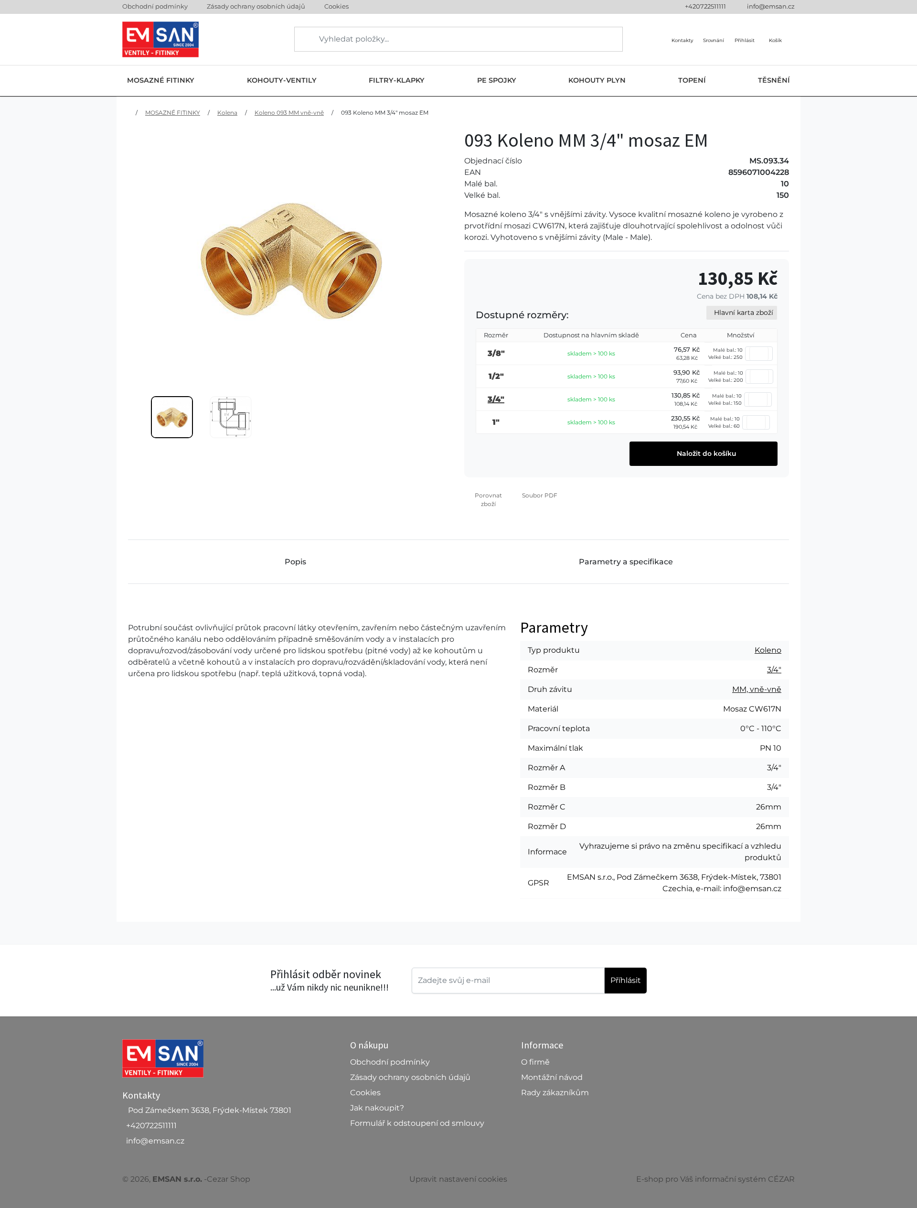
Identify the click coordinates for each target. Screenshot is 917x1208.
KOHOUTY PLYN (597, 80)
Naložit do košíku (705, 453)
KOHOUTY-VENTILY (282, 80)
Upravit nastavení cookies (458, 1179)
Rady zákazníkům (555, 1092)
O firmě (535, 1062)
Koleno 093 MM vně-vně (289, 112)
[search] (302, 39)
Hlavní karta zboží (743, 312)
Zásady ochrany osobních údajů (256, 6)
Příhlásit (625, 980)
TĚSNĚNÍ (774, 80)
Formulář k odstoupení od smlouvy (417, 1123)
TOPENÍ (692, 80)
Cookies (336, 6)
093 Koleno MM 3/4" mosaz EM (384, 112)
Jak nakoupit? (377, 1107)
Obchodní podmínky (155, 6)
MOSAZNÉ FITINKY (160, 80)
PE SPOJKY (496, 80)
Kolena (227, 112)
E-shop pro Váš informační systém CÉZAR (715, 1179)
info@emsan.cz (771, 6)
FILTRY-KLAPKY (397, 80)
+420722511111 (705, 6)
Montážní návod (552, 1077)
